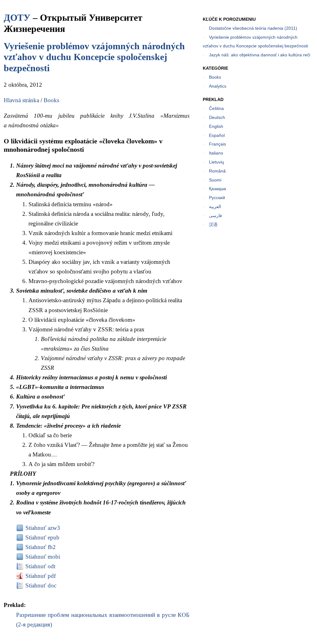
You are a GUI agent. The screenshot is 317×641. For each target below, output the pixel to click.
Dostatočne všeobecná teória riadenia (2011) (253, 28)
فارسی (215, 215)
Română (217, 170)
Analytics (217, 86)
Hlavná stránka (21, 100)
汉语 (213, 224)
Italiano (216, 152)
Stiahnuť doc (40, 585)
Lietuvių (216, 161)
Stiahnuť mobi (42, 556)
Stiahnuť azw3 (42, 528)
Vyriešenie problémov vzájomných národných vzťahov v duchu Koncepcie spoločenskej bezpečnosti (94, 57)
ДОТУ (17, 17)
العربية (215, 206)
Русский (217, 197)
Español (217, 135)
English (216, 126)
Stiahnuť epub (42, 537)
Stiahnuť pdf (40, 576)
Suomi (215, 179)
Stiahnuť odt (40, 566)
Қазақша (217, 188)
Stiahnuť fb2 (40, 547)
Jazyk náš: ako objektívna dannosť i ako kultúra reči (259, 54)
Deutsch (217, 117)
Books (51, 100)
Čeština (216, 108)
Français (217, 144)
